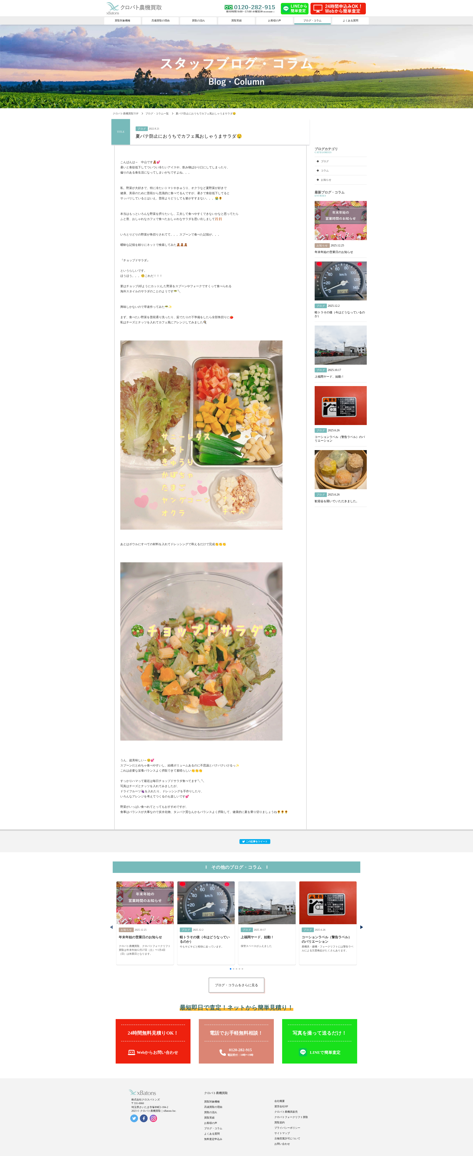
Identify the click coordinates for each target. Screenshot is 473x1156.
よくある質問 (212, 1133)
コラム (325, 170)
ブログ (325, 161)
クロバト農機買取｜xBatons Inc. (158, 1110)
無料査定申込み (213, 1139)
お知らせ (326, 179)
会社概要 (279, 1101)
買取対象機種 (212, 1101)
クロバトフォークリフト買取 (291, 1117)
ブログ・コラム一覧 (157, 113)
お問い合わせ (282, 1144)
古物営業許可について (287, 1138)
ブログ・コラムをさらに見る (236, 985)
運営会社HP (281, 1106)
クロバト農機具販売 (286, 1111)
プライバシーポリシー (287, 1127)
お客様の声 (210, 1123)
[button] (361, 927)
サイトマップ (282, 1133)
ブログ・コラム (213, 1128)
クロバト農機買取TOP (125, 113)
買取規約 (279, 1122)
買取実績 (209, 1117)
